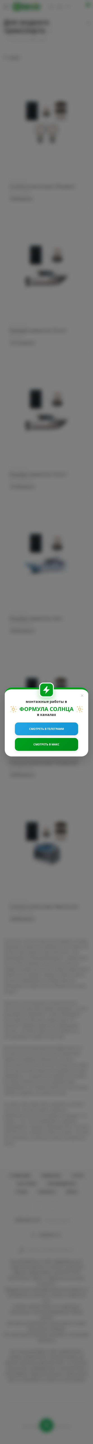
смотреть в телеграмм (46, 729)
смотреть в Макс (46, 744)
